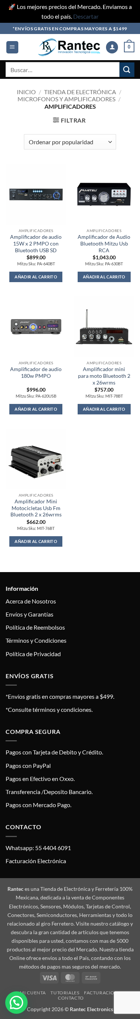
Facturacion (101, 992)
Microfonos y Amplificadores (66, 98)
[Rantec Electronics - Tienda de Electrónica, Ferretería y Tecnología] (69, 47)
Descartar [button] (86, 16)
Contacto (71, 998)
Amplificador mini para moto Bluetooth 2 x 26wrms (104, 375)
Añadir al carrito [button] (36, 276)
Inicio (26, 91)
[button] (12, 47)
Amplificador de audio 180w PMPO (36, 372)
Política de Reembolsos (35, 627)
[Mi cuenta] (112, 47)
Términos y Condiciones (36, 640)
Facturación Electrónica (36, 860)
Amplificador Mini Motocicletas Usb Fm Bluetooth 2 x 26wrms (36, 508)
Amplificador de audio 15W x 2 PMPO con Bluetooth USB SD (36, 243)
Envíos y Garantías (29, 614)
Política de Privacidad (33, 653)
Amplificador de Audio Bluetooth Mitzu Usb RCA (104, 243)
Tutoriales (64, 992)
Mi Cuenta (33, 992)
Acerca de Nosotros (31, 601)
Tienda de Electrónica (80, 91)
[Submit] (126, 69)
